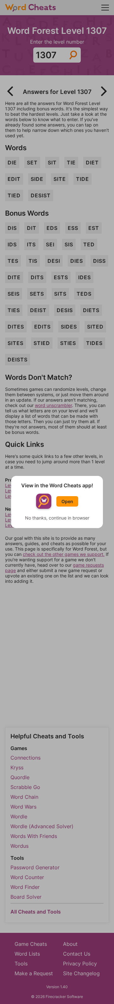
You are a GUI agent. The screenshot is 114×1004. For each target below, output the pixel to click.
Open (67, 501)
